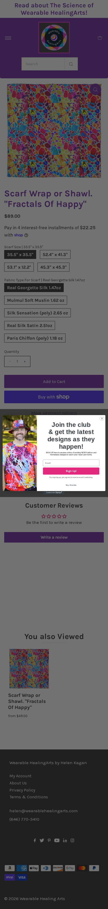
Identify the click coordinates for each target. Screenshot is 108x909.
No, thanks (71, 485)
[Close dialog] (102, 418)
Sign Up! (71, 471)
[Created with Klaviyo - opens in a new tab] (54, 492)
